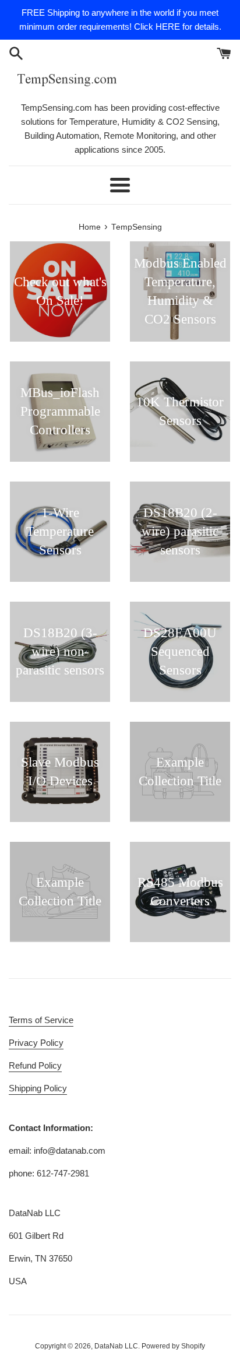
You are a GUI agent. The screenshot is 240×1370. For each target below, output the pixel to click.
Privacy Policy (36, 1043)
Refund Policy (35, 1065)
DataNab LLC (116, 1346)
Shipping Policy (38, 1088)
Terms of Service (41, 1020)
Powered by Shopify (173, 1346)
